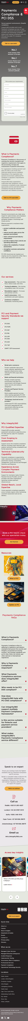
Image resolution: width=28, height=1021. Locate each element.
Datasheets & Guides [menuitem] (7, 933)
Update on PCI (14, 605)
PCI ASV (7, 342)
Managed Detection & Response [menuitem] (10, 953)
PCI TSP (7, 345)
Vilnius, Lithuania (5, 1001)
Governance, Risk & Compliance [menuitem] (10, 960)
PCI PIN (7, 333)
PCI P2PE (7, 327)
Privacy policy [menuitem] (5, 940)
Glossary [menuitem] (3, 942)
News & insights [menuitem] (5, 930)
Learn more (7, 884)
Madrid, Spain (4, 989)
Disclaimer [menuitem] (7, 1012)
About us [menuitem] (3, 926)
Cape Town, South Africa (7, 991)
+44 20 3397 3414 (17, 810)
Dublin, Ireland (4, 976)
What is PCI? (14, 578)
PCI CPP (7, 336)
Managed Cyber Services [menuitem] (8, 951)
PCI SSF (7, 330)
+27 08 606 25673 (18, 819)
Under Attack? (25, 12)
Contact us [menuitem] (4, 937)
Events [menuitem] (3, 935)
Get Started (14, 542)
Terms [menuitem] (2, 1012)
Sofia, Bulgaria (4, 984)
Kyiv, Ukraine (4, 996)
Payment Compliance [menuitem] (7, 965)
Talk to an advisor (14, 788)
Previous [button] (11, 897)
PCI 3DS (7, 339)
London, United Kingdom (7, 979)
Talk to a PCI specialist (11, 197)
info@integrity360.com (14, 836)
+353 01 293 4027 (16, 805)
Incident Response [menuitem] (6, 956)
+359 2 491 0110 (16, 814)
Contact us (15, 2)
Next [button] (17, 897)
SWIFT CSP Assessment (12, 348)
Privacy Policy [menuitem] (13, 1012)
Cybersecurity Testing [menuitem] (7, 958)
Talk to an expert (14, 916)
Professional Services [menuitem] (7, 962)
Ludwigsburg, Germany (6, 986)
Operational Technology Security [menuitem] (10, 967)
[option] (14, 874)
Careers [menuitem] (3, 928)
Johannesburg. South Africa (8, 994)
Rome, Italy (4, 999)
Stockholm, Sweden (6, 981)
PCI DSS (7, 324)
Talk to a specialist (11, 43)
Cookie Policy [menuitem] (20, 1012)
